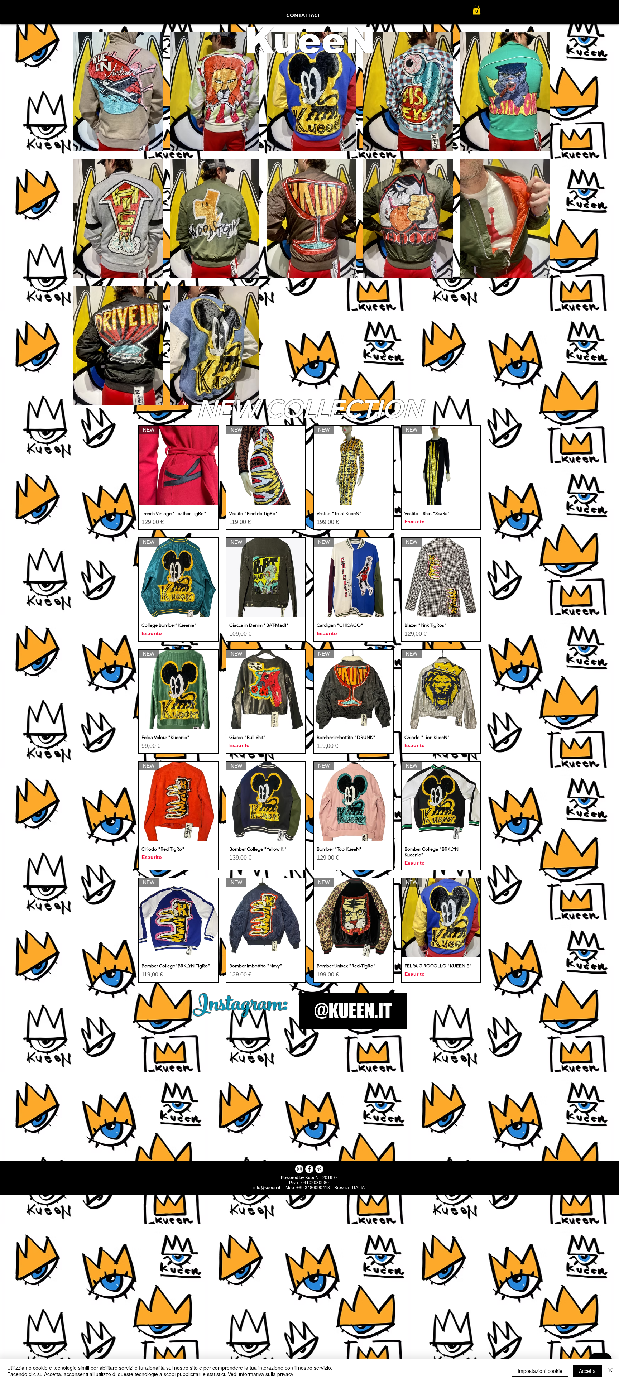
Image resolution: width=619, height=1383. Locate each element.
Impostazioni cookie (540, 1370)
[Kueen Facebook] (309, 1169)
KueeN (309, 40)
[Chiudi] (610, 1370)
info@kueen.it (267, 1187)
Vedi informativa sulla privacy (260, 1374)
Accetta (587, 1370)
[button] (476, 9)
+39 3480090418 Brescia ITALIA (330, 1187)
